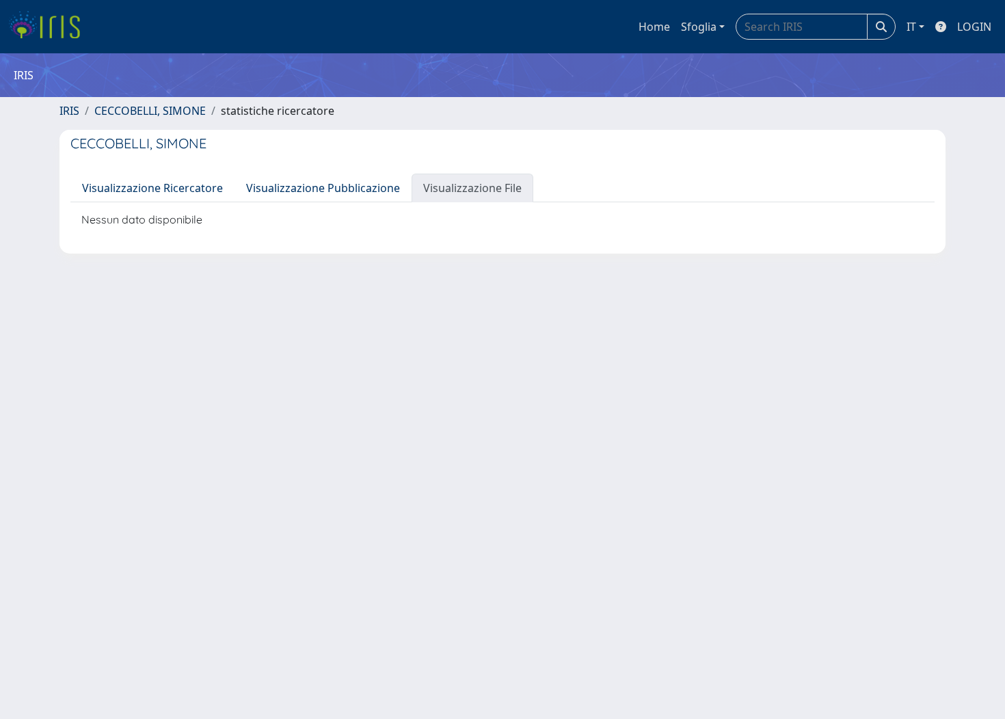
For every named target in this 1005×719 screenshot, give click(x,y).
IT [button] (911, 26)
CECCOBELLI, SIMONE (150, 110)
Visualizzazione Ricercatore (152, 187)
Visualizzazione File (472, 187)
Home (654, 26)
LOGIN (974, 26)
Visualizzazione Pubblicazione (323, 187)
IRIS (69, 110)
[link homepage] (49, 26)
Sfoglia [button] (698, 26)
